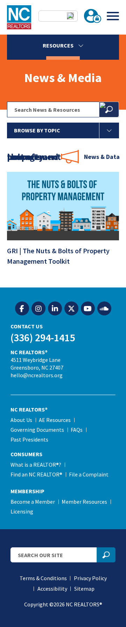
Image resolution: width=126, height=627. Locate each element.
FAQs (77, 429)
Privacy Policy (90, 578)
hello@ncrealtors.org (36, 375)
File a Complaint (88, 474)
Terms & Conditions (43, 578)
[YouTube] (88, 308)
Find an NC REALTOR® (36, 474)
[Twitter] (71, 308)
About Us (21, 419)
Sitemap (84, 588)
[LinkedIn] (55, 308)
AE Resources (55, 419)
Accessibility (52, 588)
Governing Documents (37, 429)
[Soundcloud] (104, 308)
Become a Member (32, 501)
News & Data (102, 157)
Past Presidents (29, 439)
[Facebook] (22, 308)
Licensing (21, 511)
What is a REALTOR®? (35, 464)
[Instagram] (38, 308)
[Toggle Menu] (113, 16)
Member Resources (84, 501)
